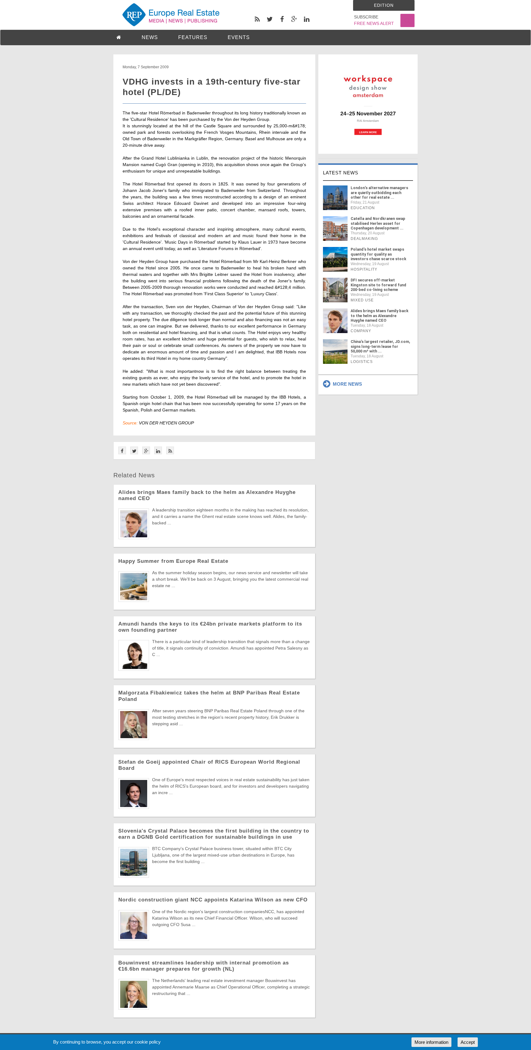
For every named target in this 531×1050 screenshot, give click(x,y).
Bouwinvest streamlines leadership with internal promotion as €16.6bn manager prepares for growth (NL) (203, 966)
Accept (468, 1042)
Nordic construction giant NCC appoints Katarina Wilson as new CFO (213, 900)
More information (431, 1042)
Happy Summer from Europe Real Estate (173, 561)
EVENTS (239, 37)
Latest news (340, 172)
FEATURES (192, 37)
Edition (384, 5)
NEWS (150, 37)
